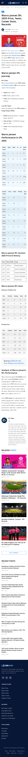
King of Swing (5, 688)
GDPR (8, 753)
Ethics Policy (14, 753)
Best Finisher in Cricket (7, 708)
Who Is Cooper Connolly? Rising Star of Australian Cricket (13, 622)
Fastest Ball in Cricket (6, 710)
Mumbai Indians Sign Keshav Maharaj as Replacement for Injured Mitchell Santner (14, 605)
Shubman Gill (5, 736)
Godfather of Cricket (6, 698)
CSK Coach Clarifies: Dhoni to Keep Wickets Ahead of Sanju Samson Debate (13, 650)
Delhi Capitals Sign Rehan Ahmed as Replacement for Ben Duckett (13, 596)
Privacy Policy (12, 751)
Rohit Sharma (5, 728)
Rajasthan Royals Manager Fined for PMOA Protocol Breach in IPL (13, 614)
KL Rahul (4, 738)
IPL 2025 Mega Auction (12, 51)
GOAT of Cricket (5, 695)
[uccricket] (14, 3)
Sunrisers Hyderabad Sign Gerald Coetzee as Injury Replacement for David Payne (13, 586)
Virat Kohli (4, 731)
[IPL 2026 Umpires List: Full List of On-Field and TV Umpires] (14, 533)
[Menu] (3, 3)
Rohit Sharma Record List (7, 713)
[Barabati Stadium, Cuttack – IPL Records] (14, 510)
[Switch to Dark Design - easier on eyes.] (23, 2)
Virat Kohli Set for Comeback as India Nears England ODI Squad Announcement (14, 576)
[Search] (25, 3)
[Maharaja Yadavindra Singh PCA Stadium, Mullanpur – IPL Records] (14, 487)
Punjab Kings (16, 55)
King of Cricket (5, 690)
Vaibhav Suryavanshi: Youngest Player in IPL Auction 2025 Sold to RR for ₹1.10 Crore (14, 473)
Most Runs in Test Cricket (7, 715)
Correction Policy (21, 751)
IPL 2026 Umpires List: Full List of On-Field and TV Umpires (13, 543)
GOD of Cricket (5, 693)
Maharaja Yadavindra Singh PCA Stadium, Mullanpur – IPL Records (14, 497)
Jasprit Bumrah (5, 733)
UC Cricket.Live (21, 747)
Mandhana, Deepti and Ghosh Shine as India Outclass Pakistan (13, 567)
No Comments (6, 31)
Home (6, 751)
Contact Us (20, 753)
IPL (3, 11)
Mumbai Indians (9, 85)
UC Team (8, 29)
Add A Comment (14, 552)
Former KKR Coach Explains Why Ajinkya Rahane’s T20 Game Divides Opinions (13, 640)
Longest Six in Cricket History (8, 718)
